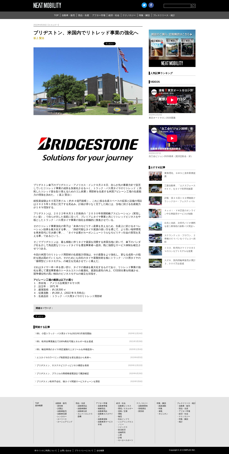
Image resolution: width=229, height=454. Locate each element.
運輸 (120, 414)
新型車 (60, 406)
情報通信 (142, 408)
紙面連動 (162, 406)
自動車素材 (82, 408)
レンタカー (62, 416)
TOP (56, 15)
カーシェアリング (64, 422)
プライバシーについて (84, 450)
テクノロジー (129, 15)
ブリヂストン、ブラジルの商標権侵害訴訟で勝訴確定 (90, 373)
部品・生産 (83, 15)
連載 (160, 411)
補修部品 (101, 408)
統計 (181, 422)
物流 (120, 416)
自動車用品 (102, 411)
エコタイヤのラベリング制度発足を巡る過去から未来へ (90, 357)
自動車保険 (102, 419)
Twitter (144, 5)
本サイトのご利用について (45, 450)
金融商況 (122, 432)
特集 (160, 408)
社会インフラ (123, 419)
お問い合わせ (65, 450)
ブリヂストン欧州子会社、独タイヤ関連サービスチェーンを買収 (90, 381)
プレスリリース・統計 (164, 15)
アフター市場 (98, 15)
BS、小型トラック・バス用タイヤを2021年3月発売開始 (90, 333)
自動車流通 (62, 414)
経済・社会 (113, 15)
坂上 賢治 (38, 38)
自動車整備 (102, 406)
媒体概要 (39, 405)
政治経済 (122, 430)
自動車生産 (82, 411)
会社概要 (100, 450)
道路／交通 (122, 411)
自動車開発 (143, 406)
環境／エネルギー (125, 408)
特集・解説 (144, 15)
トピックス (122, 427)
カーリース (62, 419)
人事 (120, 435)
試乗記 (60, 408)
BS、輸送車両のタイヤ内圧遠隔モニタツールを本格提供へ (90, 349)
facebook (151, 5)
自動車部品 (82, 406)
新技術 (141, 411)
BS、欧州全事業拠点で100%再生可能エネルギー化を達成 (90, 341)
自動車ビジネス (124, 406)
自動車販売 (62, 411)
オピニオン (163, 414)
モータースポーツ (125, 440)
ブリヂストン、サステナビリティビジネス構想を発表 (90, 365)
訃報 (120, 438)
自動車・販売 (68, 15)
